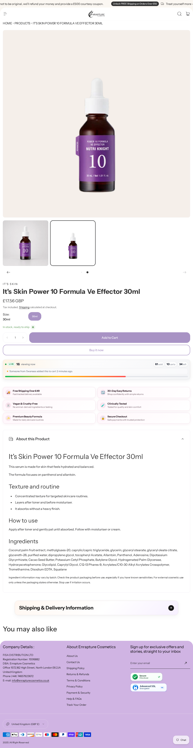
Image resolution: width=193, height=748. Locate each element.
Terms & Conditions (78, 680)
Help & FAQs (74, 698)
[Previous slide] (8, 272)
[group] (96, 123)
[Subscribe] (185, 663)
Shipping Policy (75, 668)
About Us (72, 656)
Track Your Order (76, 704)
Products (22, 23)
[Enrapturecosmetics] (96, 14)
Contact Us (73, 662)
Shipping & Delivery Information (56, 608)
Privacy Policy (75, 686)
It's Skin (10, 284)
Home (7, 23)
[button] (5, 14)
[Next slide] (184, 272)
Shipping (24, 307)
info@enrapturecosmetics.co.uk (30, 680)
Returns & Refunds (78, 674)
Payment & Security (78, 692)
